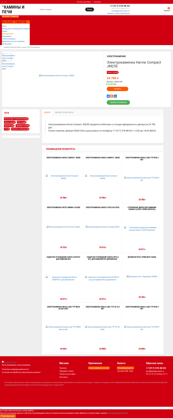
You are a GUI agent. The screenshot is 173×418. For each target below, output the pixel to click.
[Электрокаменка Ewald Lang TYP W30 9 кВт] (141, 328)
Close (4, 26)
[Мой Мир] (115, 96)
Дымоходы (9, 125)
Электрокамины (8, 39)
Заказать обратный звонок (118, 13)
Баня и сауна (21, 47)
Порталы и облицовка (20, 129)
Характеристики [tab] (64, 112)
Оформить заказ (66, 371)
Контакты (97, 2)
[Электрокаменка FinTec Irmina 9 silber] (63, 226)
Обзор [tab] (47, 112)
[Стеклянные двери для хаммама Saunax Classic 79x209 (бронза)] (141, 228)
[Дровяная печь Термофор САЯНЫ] (142, 276)
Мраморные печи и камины (13, 41)
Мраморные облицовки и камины (16, 29)
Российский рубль (125, 368)
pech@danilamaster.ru (121, 11)
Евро (131, 371)
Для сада (21, 122)
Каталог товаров (10, 17)
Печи (6, 129)
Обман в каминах (118, 102)
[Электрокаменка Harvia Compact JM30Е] (102, 177)
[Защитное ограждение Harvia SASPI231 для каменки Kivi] (63, 278)
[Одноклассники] (111, 96)
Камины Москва (10, 47)
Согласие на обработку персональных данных (21, 372)
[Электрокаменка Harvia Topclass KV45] (102, 226)
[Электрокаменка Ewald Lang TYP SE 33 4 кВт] (102, 328)
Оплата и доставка (84, 2)
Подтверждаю (8, 416)
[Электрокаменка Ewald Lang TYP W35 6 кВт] (141, 179)
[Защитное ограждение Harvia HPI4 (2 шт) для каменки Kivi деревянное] (102, 278)
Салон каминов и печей (99, 368)
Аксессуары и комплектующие (16, 119)
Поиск (89, 9)
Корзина (63, 368)
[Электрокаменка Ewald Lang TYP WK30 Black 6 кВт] (63, 328)
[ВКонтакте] (108, 96)
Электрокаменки (33, 47)
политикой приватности (117, 413)
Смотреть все (7, 34)
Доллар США (122, 371)
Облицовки (6, 44)
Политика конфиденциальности (15, 369)
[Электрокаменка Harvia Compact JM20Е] (63, 177)
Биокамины (7, 36)
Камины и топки (22, 125)
